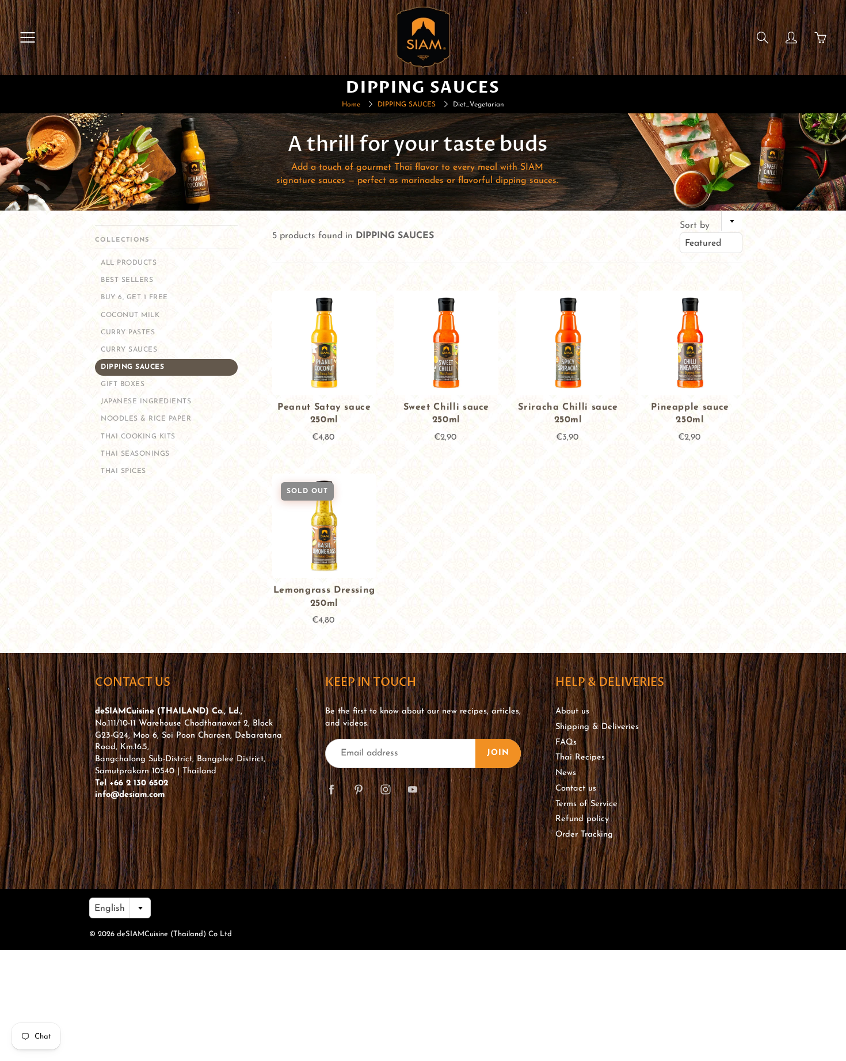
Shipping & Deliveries (597, 727)
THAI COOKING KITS (138, 436)
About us (572, 711)
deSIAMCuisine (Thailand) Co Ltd (174, 934)
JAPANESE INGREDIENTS (146, 401)
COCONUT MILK (130, 315)
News (565, 773)
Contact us (575, 788)
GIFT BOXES (122, 384)
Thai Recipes (580, 757)
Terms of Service (586, 804)
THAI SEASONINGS (135, 454)
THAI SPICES (123, 471)
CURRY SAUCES (129, 349)
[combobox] (711, 242)
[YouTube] (412, 790)
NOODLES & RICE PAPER (146, 418)
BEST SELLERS (127, 280)
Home (351, 104)
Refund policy (582, 819)
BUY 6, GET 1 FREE (134, 297)
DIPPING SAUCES (407, 104)
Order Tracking (584, 834)
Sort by (695, 225)
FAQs (566, 742)
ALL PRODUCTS (129, 262)
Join (498, 753)
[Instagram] (385, 790)
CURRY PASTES (128, 332)
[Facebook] (331, 790)
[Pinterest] (358, 790)
